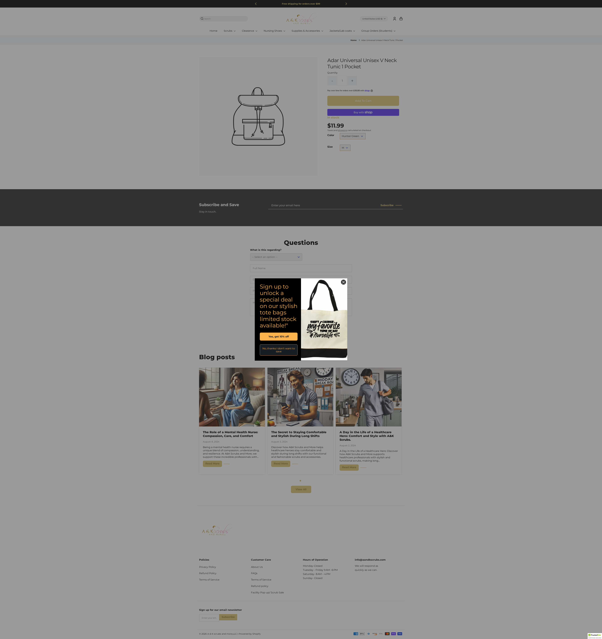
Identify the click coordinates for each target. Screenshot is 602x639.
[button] (595, 636)
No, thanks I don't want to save (278, 350)
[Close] (343, 282)
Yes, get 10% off (279, 336)
